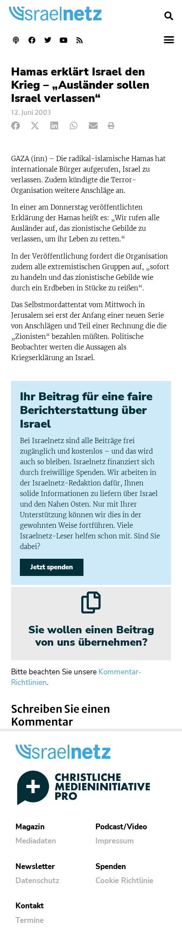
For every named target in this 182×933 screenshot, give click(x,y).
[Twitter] (48, 40)
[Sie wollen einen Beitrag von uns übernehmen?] (91, 602)
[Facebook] (32, 40)
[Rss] (79, 40)
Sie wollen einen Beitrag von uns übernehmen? (91, 636)
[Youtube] (64, 40)
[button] (169, 16)
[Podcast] (16, 40)
